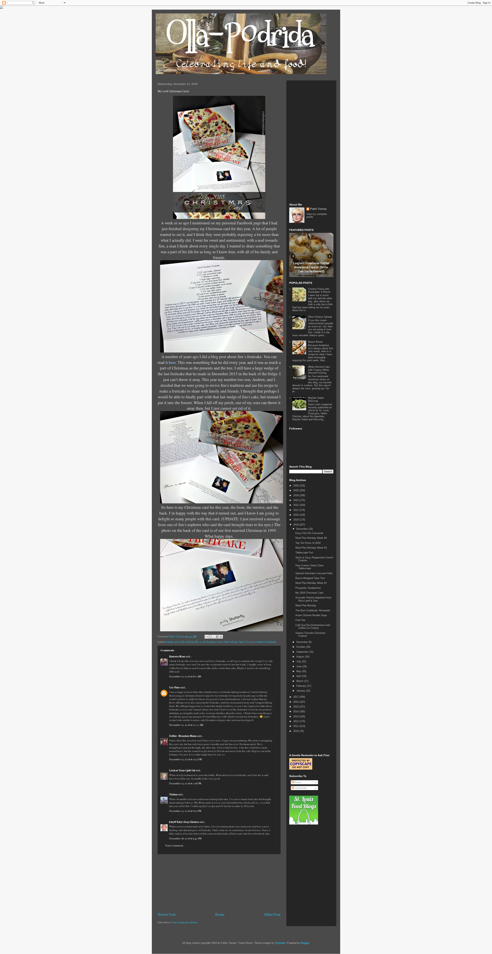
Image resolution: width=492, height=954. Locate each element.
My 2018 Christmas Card (208, 641)
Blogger (305, 942)
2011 (296, 726)
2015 (296, 706)
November (302, 642)
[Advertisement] (219, 883)
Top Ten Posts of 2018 (308, 542)
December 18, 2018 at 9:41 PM (185, 838)
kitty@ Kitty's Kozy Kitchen (184, 821)
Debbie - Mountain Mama (183, 735)
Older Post (272, 914)
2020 (296, 514)
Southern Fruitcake (266, 641)
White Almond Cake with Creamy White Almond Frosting (319, 369)
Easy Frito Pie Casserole (309, 533)
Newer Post (167, 914)
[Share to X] (214, 637)
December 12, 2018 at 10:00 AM (186, 724)
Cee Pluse (174, 687)
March (300, 681)
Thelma (173, 794)
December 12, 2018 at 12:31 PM (185, 759)
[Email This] (206, 637)
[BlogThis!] (210, 637)
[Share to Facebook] (217, 637)
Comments (300, 788)
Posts (297, 782)
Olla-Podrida (230, 641)
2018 (296, 524)
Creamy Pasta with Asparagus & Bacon (319, 290)
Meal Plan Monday (305, 605)
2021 (296, 510)
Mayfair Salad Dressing (315, 399)
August (300, 656)
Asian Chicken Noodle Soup (311, 615)
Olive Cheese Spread (320, 316)
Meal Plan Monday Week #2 (311, 582)
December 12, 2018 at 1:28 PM (185, 783)
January (301, 690)
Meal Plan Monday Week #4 (311, 537)
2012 (296, 721)
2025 (296, 490)
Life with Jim (187, 641)
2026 (296, 485)
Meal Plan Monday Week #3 (311, 547)
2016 (296, 701)
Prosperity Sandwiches (308, 587)
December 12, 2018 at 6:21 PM (185, 810)
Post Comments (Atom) (184, 922)
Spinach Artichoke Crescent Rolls (314, 573)
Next (329, 256)
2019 (296, 519)
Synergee (280, 942)
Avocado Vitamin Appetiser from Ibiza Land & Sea (313, 599)
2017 (296, 696)
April (299, 676)
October (301, 646)
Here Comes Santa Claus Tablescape (309, 567)
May (299, 671)
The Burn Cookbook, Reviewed (312, 610)
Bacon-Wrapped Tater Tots (310, 578)
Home (219, 914)
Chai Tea (300, 620)
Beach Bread (315, 341)
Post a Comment (174, 845)
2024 (296, 495)
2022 (296, 505)
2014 (296, 711)
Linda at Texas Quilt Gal (182, 770)
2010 (296, 731)
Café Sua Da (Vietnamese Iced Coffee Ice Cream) (312, 627)
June (299, 666)
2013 (296, 716)
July (299, 661)
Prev (293, 256)
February (301, 685)
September (302, 651)
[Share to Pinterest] (221, 637)
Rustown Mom (177, 656)
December (302, 528)
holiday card (172, 641)
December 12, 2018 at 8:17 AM (185, 676)
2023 (296, 500)
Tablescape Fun (304, 552)
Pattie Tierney (246, 641)
